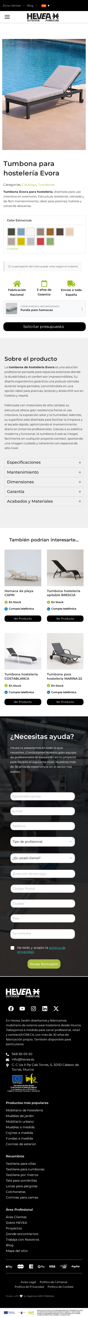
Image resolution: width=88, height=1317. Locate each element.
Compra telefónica (21, 608)
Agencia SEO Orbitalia (40, 1296)
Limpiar (12, 248)
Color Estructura (19, 220)
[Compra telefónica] (6, 609)
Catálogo (29, 185)
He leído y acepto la (41, 950)
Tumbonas (46, 185)
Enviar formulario (44, 964)
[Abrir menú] (7, 17)
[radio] (11, 232)
